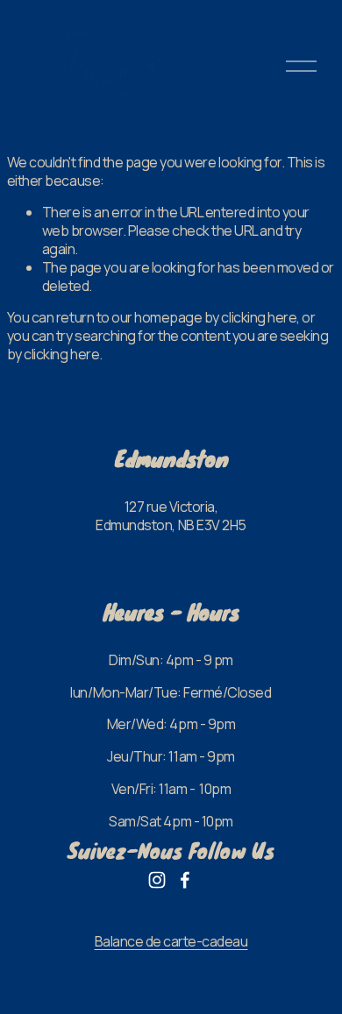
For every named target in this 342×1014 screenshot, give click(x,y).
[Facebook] (185, 880)
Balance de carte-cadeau (171, 941)
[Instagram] (157, 880)
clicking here (258, 317)
